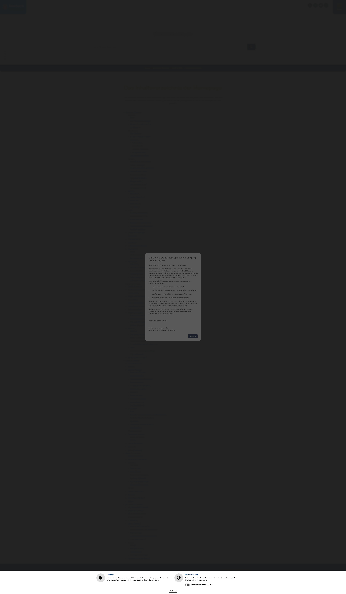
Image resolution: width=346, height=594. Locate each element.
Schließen (173, 591)
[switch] (187, 585)
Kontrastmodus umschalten (202, 585)
